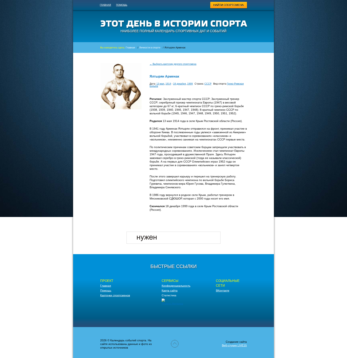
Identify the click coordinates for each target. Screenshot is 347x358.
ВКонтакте (222, 290)
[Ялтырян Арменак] (121, 108)
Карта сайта (170, 290)
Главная (105, 5)
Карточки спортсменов (115, 295)
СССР (207, 83)
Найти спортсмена (229, 6)
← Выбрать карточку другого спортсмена (173, 64)
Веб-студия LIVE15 (234, 345)
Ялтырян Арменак (164, 76)
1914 (168, 83)
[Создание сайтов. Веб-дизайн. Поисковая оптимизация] (173, 242)
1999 (190, 83)
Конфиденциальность (176, 285)
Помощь (121, 5)
